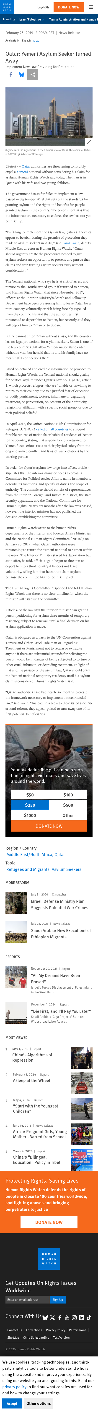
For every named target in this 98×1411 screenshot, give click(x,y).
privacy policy (14, 1386)
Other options (38, 1403)
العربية (36, 40)
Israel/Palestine (30, 19)
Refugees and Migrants (27, 869)
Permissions (77, 1330)
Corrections (34, 1330)
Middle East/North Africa (29, 854)
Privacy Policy (55, 1330)
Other (68, 815)
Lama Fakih (70, 243)
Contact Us (14, 1330)
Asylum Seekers (66, 869)
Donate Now (68, 7)
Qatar (26, 166)
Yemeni (22, 171)
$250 (30, 804)
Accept (12, 1403)
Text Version (61, 1337)
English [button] (43, 7)
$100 (68, 794)
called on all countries (52, 429)
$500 (68, 804)
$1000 (30, 815)
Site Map (13, 1337)
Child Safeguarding (36, 1337)
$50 (30, 794)
